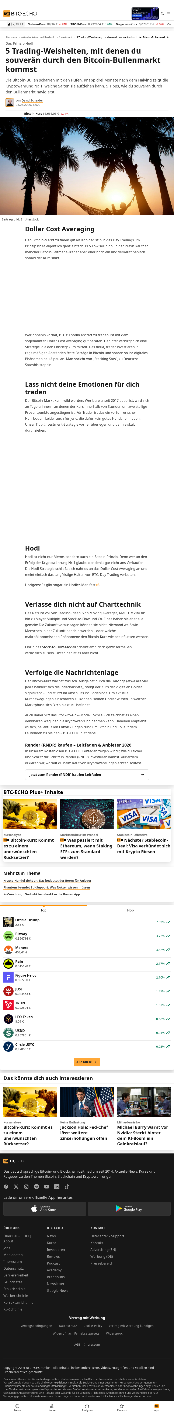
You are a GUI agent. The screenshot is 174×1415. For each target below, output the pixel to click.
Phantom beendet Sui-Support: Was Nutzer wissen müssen (46, 887)
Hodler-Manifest (82, 584)
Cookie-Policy (93, 1326)
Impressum (12, 1261)
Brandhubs (56, 1277)
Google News (57, 1290)
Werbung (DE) (101, 1256)
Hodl (29, 556)
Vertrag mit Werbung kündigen (131, 1326)
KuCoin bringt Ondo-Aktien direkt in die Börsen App (41, 894)
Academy (54, 1270)
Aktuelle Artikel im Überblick (38, 37)
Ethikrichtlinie (14, 1288)
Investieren (56, 1249)
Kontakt (96, 1242)
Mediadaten (13, 1254)
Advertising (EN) (103, 1249)
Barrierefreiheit (15, 1275)
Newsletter (56, 1283)
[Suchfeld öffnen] (162, 13)
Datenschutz (13, 1268)
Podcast (53, 1263)
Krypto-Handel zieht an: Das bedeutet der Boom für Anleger (47, 880)
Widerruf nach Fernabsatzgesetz (76, 1333)
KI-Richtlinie (12, 1309)
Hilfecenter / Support (107, 1236)
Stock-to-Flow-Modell (59, 647)
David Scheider (32, 100)
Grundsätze (12, 1282)
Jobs (6, 1248)
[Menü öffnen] (168, 13)
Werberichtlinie (15, 1295)
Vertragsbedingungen (36, 1326)
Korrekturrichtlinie (18, 1302)
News (51, 1236)
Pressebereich (101, 1263)
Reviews (53, 1256)
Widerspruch (115, 1333)
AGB (77, 1344)
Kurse (51, 1242)
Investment (65, 37)
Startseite (11, 37)
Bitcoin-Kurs (97, 636)
